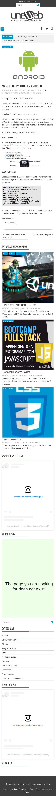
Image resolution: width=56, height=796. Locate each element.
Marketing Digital (9, 657)
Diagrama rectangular (42, 234)
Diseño (5, 254)
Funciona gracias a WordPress (15, 789)
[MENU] (2, 29)
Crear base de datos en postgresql (14, 235)
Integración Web (9, 648)
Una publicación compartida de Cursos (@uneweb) (28, 526)
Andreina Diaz (35, 90)
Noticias (12, 254)
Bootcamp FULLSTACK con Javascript (17, 372)
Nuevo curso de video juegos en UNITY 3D (19, 304)
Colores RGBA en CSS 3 (11, 439)
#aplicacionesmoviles (20, 93)
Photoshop (6, 669)
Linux (4, 652)
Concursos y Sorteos (10, 640)
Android (5, 635)
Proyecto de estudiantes (12, 678)
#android (6, 93)
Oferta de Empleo (9, 665)
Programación (8, 47)
